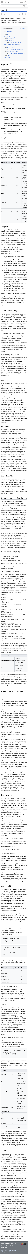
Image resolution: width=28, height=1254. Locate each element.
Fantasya (9, 2)
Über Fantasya (12, 1250)
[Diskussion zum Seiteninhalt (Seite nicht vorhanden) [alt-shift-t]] (5, 14)
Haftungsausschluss (6, 1252)
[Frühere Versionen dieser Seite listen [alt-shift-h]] (22, 14)
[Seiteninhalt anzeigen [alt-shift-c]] (1, 14)
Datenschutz (4, 1250)
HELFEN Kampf (19, 84)
